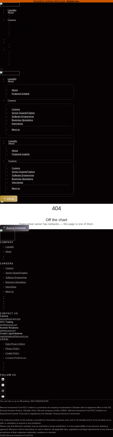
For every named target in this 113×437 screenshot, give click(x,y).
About (14, 15)
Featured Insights (18, 18)
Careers (14, 22)
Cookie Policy (12, 353)
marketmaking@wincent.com (14, 336)
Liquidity (10, 40)
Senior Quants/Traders (20, 25)
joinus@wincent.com (10, 319)
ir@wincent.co (7, 330)
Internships (16, 32)
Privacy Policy (12, 348)
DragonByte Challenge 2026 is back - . (56, 1)
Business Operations (20, 30)
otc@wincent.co (8, 325)
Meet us (14, 35)
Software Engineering (20, 27)
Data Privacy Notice (15, 344)
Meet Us (10, 291)
